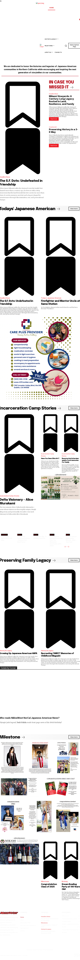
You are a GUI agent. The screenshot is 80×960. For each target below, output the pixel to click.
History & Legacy (47, 651)
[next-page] (68, 547)
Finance (52, 534)
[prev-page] (65, 547)
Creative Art (53, 127)
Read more (54, 119)
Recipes (19, 534)
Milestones (45, 881)
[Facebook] (75, 955)
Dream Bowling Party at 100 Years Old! (71, 886)
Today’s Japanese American (51, 298)
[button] (65, 45)
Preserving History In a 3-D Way (6, 538)
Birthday (65, 881)
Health (67, 534)
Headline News (53, 94)
